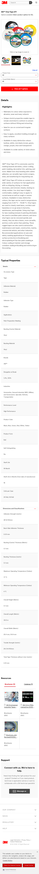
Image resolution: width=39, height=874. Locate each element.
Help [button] (5, 828)
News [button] (5, 816)
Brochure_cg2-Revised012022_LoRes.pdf (11, 736)
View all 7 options (21, 89)
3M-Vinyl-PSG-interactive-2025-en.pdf (27, 706)
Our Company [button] (9, 810)
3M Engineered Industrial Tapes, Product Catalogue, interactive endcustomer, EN (11, 706)
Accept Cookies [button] (29, 865)
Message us (21, 791)
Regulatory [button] (8, 822)
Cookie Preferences (16, 841)
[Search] (30, 2)
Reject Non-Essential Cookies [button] (12, 865)
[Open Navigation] (36, 3)
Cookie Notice (7, 860)
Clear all (34, 70)
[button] (9, 869)
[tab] (10, 684)
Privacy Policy (26, 840)
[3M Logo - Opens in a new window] (4, 2)
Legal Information (15, 840)
